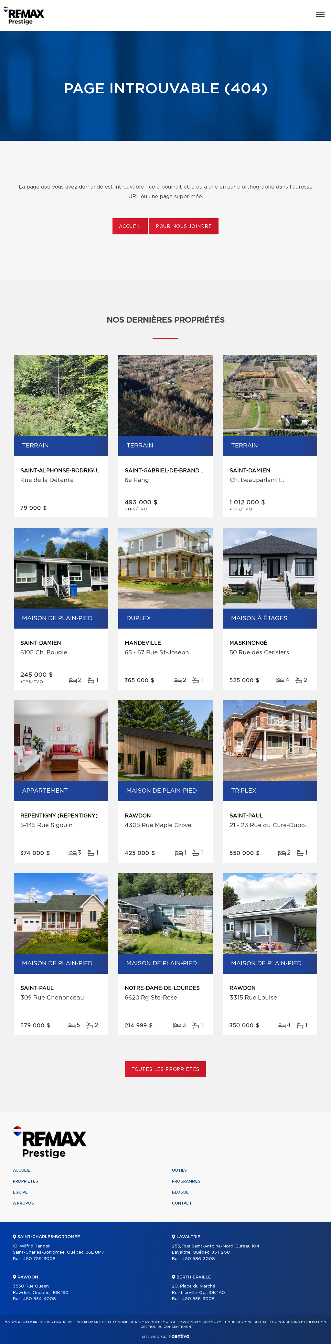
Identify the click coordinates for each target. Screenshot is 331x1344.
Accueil (130, 226)
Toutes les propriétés (166, 1069)
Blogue (180, 1192)
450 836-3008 (198, 1299)
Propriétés (25, 1181)
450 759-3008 (39, 1259)
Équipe (20, 1192)
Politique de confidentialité (245, 1322)
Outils (179, 1170)
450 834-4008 (39, 1299)
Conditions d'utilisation (301, 1322)
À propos (23, 1203)
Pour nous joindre (184, 226)
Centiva (179, 1336)
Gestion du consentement (166, 1327)
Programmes (186, 1181)
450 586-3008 (198, 1259)
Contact (182, 1203)
